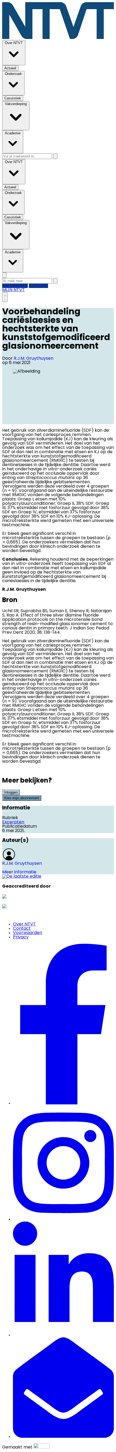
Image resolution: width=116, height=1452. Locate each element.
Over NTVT (24, 924)
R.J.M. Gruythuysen (33, 358)
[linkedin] (63, 1335)
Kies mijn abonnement (21, 798)
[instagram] (63, 1219)
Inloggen (11, 792)
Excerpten (13, 822)
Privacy (21, 937)
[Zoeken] (55, 156)
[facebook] (63, 1103)
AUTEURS (38, 286)
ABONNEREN (15, 286)
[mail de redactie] (63, 1437)
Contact (22, 929)
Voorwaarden (27, 933)
